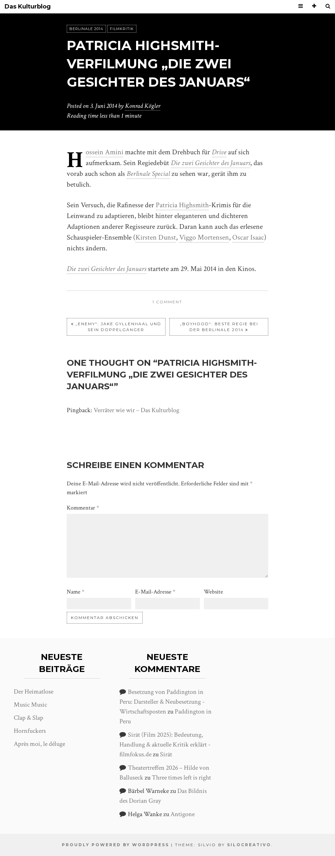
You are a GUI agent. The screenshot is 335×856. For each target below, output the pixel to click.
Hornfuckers (30, 731)
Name (75, 592)
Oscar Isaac (248, 237)
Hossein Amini (104, 152)
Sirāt (166, 754)
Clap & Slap (28, 717)
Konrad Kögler (142, 106)
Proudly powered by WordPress (115, 844)
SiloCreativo (249, 844)
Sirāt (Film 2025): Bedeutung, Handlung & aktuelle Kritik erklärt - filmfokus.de (164, 744)
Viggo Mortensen (204, 237)
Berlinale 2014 (86, 28)
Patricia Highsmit (180, 205)
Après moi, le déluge (39, 744)
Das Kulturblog (28, 6)
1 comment (167, 301)
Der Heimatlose (33, 691)
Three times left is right (181, 777)
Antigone (182, 814)
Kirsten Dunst (155, 237)
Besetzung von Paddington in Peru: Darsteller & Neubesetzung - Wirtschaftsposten (161, 702)
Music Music (30, 704)
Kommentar (83, 508)
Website (213, 592)
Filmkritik (122, 28)
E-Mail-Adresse (155, 592)
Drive (219, 152)
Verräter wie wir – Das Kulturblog (136, 410)
